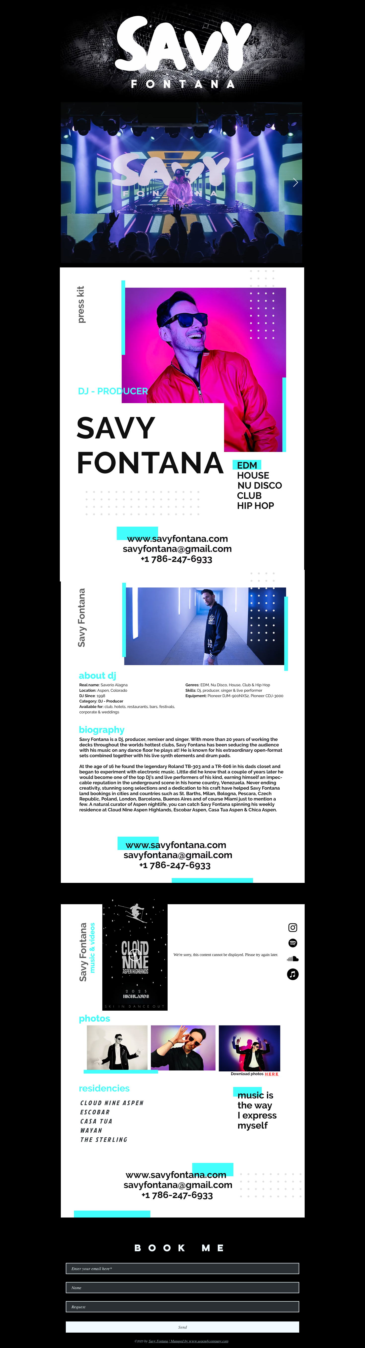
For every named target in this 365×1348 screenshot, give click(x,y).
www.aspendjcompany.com (208, 1341)
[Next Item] (295, 183)
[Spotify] (293, 943)
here (272, 1073)
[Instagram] (293, 927)
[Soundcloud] (293, 958)
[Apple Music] (293, 974)
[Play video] (135, 955)
